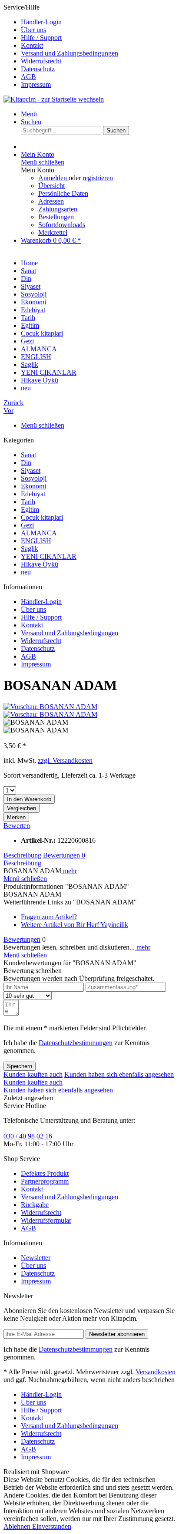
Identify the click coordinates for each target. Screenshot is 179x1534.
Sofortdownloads (61, 224)
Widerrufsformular (46, 1220)
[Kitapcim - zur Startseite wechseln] (53, 99)
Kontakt (32, 45)
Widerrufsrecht (41, 61)
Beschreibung (22, 855)
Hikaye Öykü (39, 564)
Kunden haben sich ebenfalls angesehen (119, 1074)
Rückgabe (35, 1204)
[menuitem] (98, 22)
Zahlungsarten (57, 209)
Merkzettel (52, 232)
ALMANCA (39, 533)
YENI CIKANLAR (48, 556)
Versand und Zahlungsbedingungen (69, 53)
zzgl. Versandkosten (65, 760)
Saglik (29, 548)
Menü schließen (42, 162)
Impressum (36, 84)
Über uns (33, 29)
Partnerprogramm (45, 1181)
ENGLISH (36, 540)
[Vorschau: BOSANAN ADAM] (50, 706)
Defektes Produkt (45, 1173)
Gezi (27, 525)
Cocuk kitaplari (42, 517)
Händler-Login (41, 22)
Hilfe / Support (41, 37)
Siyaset (30, 470)
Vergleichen (21, 808)
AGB (28, 76)
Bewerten (16, 825)
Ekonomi (33, 486)
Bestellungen (56, 217)
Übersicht (51, 185)
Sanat (28, 455)
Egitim (30, 509)
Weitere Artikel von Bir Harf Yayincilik (74, 924)
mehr (69, 870)
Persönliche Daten (63, 193)
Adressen (51, 201)
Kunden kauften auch (33, 1074)
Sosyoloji (33, 478)
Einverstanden (51, 1526)
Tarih (28, 501)
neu (26, 572)
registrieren (98, 177)
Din (26, 462)
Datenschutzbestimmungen (76, 1042)
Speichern (19, 1066)
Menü (29, 114)
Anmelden (53, 177)
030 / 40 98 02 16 (27, 1136)
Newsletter (35, 1257)
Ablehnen (17, 1526)
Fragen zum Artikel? (49, 916)
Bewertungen (64, 855)
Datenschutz (38, 69)
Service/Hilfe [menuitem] (60, 45)
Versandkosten (156, 1372)
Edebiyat (33, 494)
